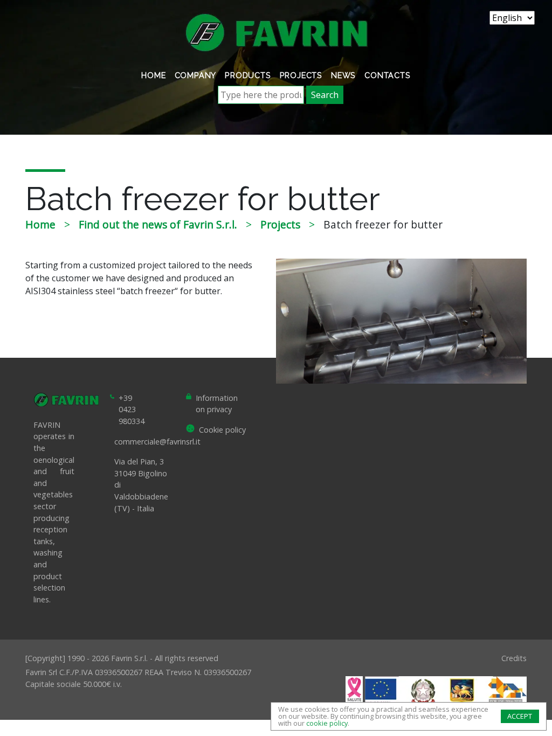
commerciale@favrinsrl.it (157, 441)
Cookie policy (222, 430)
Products (248, 75)
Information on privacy (217, 404)
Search (325, 95)
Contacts (387, 75)
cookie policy (327, 723)
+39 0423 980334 (131, 409)
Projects (301, 75)
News (343, 75)
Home (153, 75)
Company (196, 75)
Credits (514, 658)
